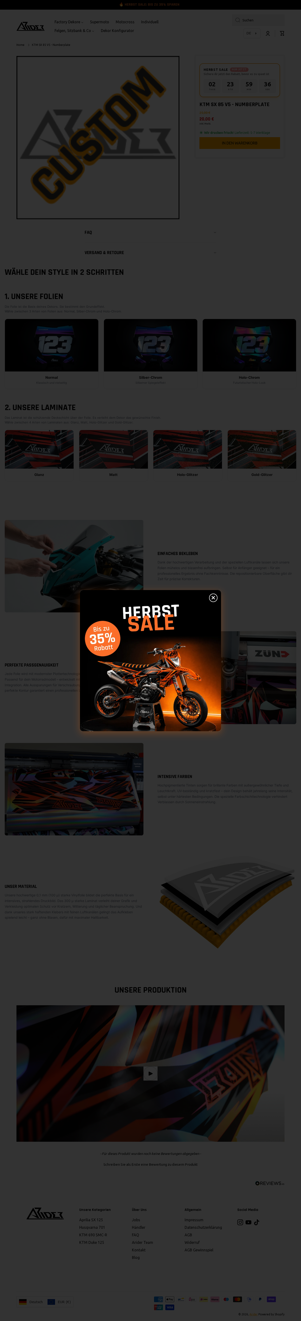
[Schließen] (213, 598)
